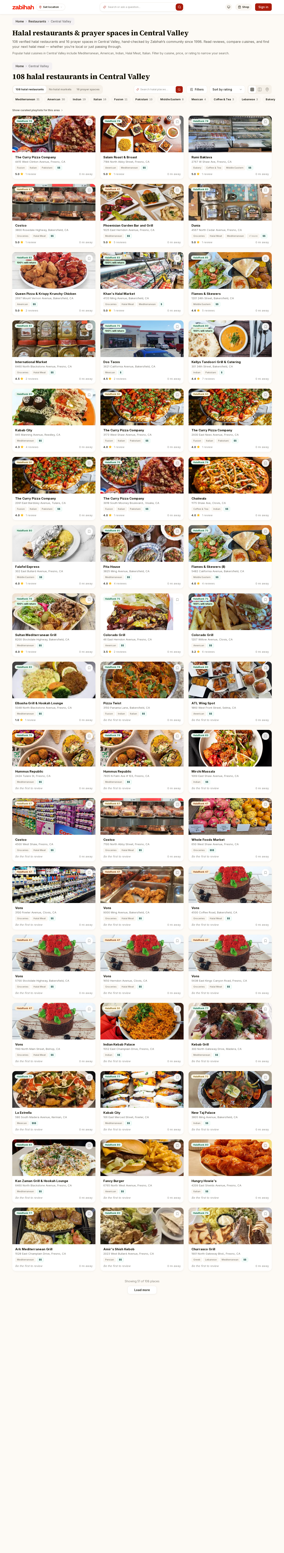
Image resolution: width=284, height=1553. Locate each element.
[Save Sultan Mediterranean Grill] (89, 599)
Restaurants (37, 21)
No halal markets (60, 89)
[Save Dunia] (265, 190)
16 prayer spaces (88, 89)
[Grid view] (252, 89)
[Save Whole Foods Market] (265, 804)
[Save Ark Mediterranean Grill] (89, 1214)
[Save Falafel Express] (89, 531)
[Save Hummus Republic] (89, 736)
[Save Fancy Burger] (177, 1145)
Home (20, 21)
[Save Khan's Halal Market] (177, 258)
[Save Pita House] (177, 531)
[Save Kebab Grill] (265, 1009)
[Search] (179, 7)
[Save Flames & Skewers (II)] (265, 531)
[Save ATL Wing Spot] (265, 668)
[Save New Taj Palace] (265, 1077)
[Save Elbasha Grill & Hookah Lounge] (89, 668)
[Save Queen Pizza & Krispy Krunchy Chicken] (89, 258)
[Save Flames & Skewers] (265, 258)
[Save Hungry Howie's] (265, 1145)
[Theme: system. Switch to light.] (228, 7)
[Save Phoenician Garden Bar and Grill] (177, 190)
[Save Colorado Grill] (177, 599)
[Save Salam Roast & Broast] (177, 122)
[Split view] (259, 89)
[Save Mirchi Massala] (265, 736)
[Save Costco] (89, 190)
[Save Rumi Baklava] (265, 122)
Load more (142, 1290)
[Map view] (267, 89)
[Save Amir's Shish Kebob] (177, 1214)
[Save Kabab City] (89, 395)
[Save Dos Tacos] (177, 326)
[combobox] (141, 7)
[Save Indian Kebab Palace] (177, 1009)
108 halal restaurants (30, 89)
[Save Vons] (89, 872)
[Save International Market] (89, 326)
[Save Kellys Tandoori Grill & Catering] (265, 326)
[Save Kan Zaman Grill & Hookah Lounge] (89, 1145)
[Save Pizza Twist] (177, 668)
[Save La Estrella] (89, 1077)
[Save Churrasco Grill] (265, 1214)
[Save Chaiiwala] (265, 463)
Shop (245, 7)
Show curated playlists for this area (36, 110)
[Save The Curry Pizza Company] (89, 122)
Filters (199, 89)
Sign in (263, 7)
